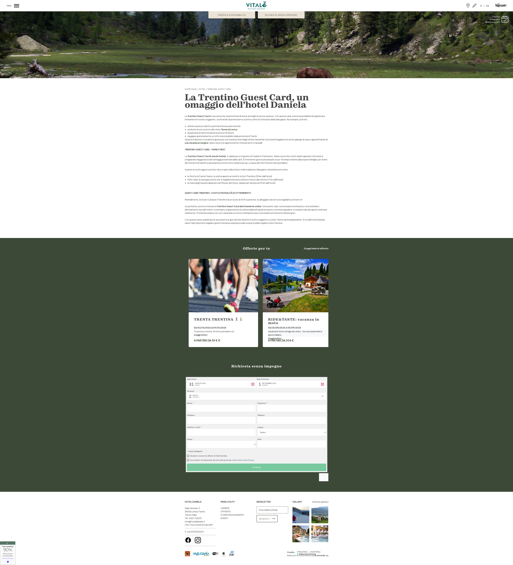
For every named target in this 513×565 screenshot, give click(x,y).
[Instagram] (198, 542)
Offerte (226, 511)
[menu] (16, 5)
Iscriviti (264, 518)
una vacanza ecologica (196, 142)
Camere (225, 508)
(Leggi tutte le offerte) (316, 248)
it (481, 5)
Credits (290, 552)
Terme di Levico (229, 129)
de (487, 5)
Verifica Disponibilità (232, 15)
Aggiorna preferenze (307, 554)
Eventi (224, 518)
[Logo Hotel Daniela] (256, 6)
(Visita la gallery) (320, 501)
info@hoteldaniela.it (195, 521)
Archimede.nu (321, 555)
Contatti (474, 5)
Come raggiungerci (468, 5)
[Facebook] (188, 542)
